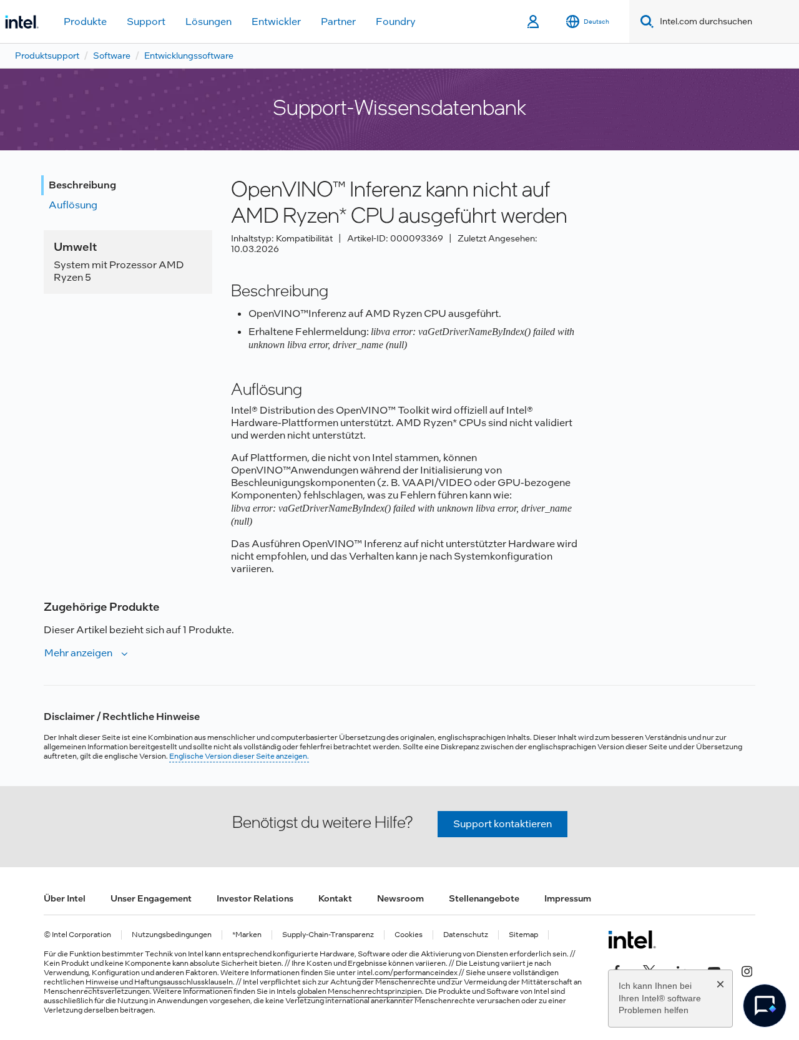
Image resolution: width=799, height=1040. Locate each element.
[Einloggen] (534, 22)
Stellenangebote (484, 898)
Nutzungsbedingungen (172, 935)
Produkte (85, 21)
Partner (338, 21)
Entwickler (276, 21)
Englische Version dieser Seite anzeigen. (239, 756)
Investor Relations (255, 898)
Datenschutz (465, 935)
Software (111, 55)
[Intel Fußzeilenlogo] (632, 939)
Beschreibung (82, 185)
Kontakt (335, 898)
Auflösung (73, 204)
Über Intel (65, 898)
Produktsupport (47, 55)
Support (146, 21)
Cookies (409, 935)
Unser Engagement (151, 898)
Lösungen (208, 21)
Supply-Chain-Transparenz (328, 935)
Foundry (396, 21)
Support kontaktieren (502, 823)
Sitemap (523, 935)
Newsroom (400, 898)
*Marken (247, 935)
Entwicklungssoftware (188, 55)
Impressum (567, 898)
